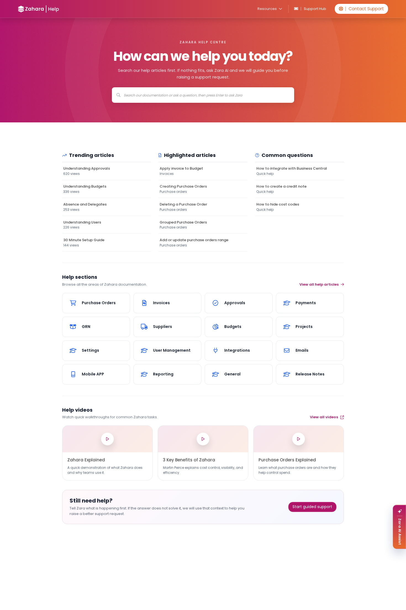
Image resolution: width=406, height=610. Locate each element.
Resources (267, 8)
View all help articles (319, 284)
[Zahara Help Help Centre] (38, 9)
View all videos (324, 417)
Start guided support (312, 506)
